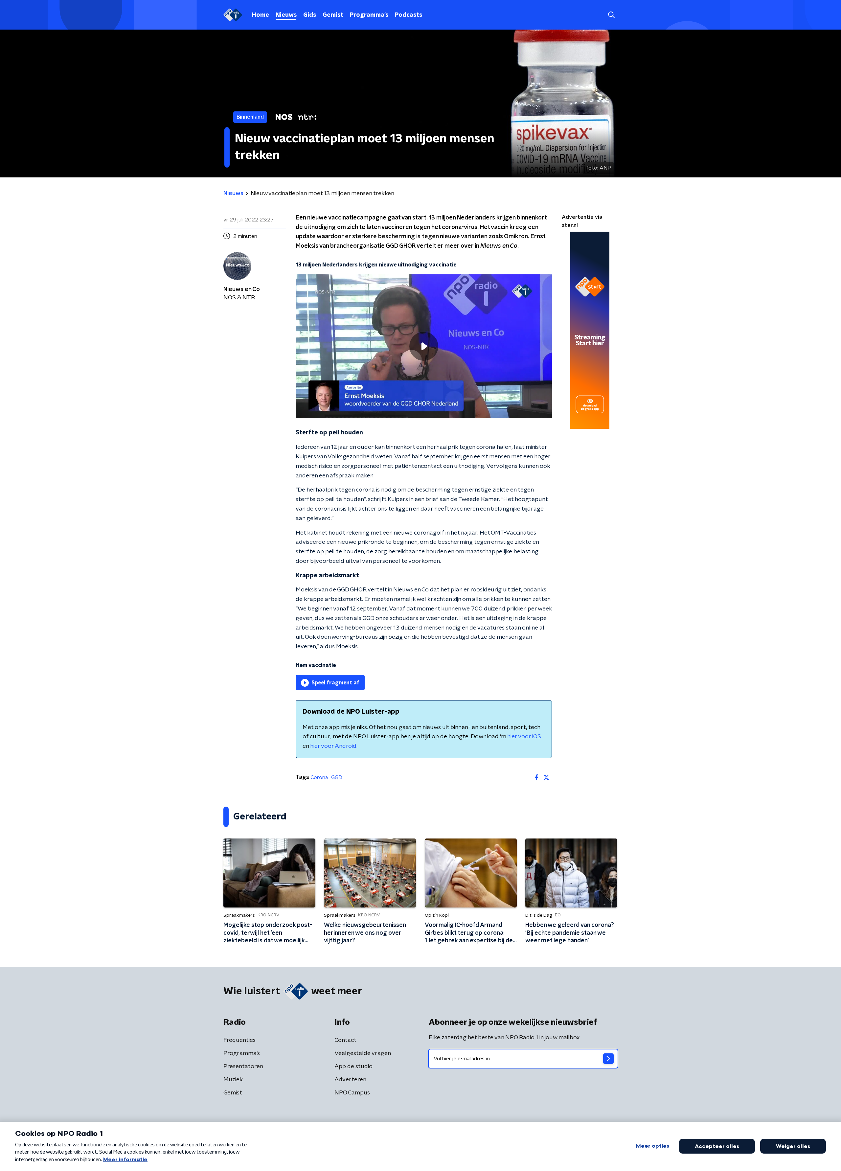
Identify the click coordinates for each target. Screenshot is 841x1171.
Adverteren (350, 1080)
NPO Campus (352, 1093)
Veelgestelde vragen (362, 1053)
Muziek (233, 1080)
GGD (336, 777)
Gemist (333, 15)
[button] (611, 15)
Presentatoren (243, 1066)
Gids (309, 15)
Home (260, 15)
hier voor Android (333, 746)
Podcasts (408, 15)
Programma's (369, 15)
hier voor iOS (524, 737)
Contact (345, 1040)
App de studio (353, 1066)
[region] (424, 346)
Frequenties (239, 1040)
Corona (319, 777)
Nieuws (286, 15)
